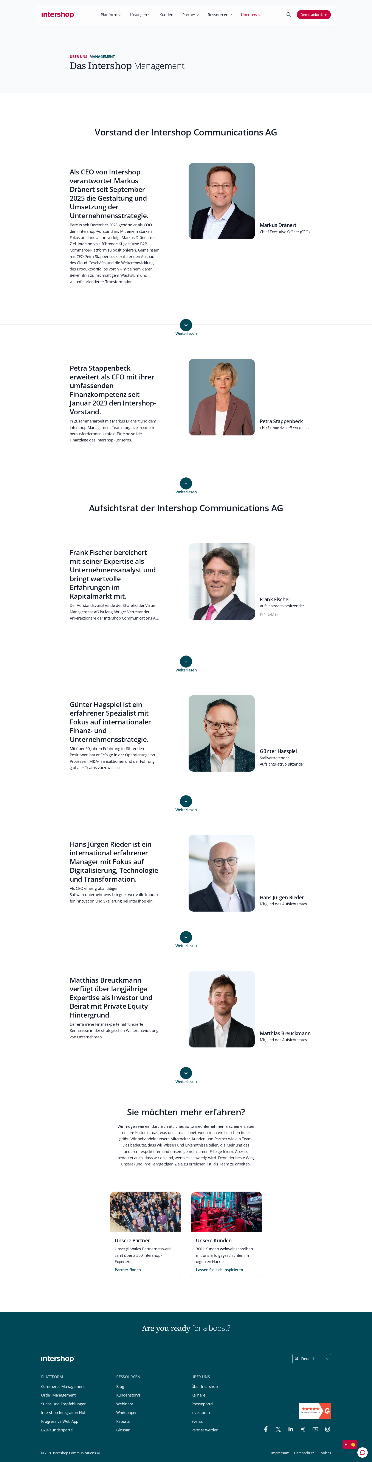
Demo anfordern (314, 14)
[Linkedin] (289, 1430)
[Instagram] (325, 1430)
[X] (277, 1430)
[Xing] (302, 1430)
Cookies (325, 1453)
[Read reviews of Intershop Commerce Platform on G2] (315, 1411)
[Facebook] (265, 1430)
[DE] (58, 14)
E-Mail (273, 614)
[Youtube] (314, 1430)
